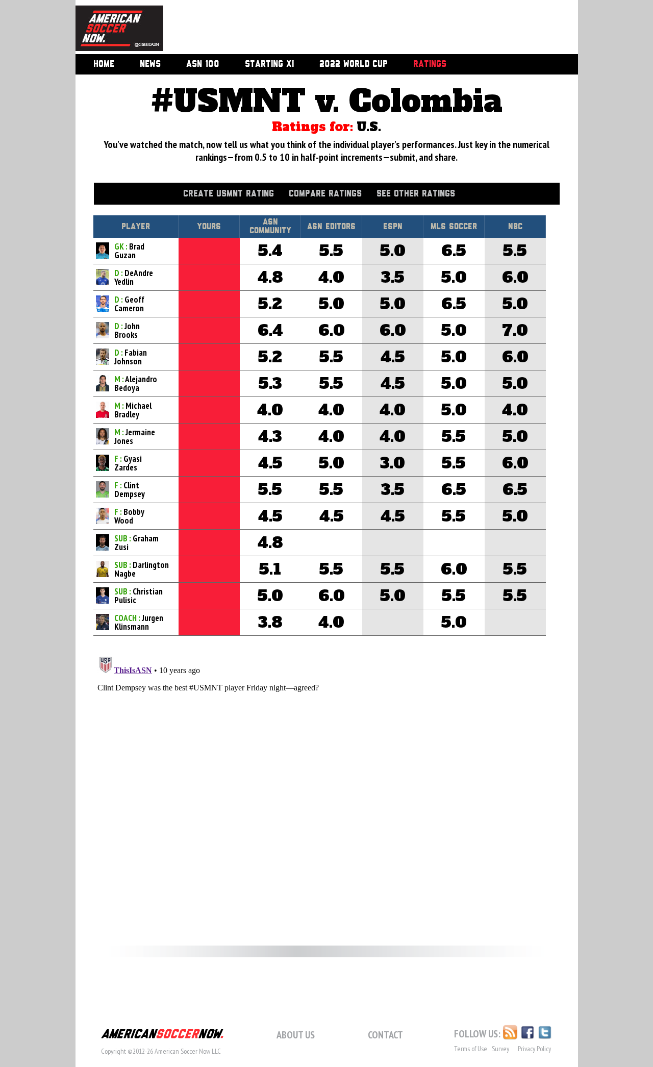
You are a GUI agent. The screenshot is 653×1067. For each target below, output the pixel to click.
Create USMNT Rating (228, 194)
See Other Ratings (415, 194)
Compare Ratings (325, 194)
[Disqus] (326, 780)
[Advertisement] (359, 28)
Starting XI (269, 64)
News (150, 64)
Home (103, 64)
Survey (500, 1048)
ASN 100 (202, 64)
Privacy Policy (534, 1048)
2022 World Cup (353, 64)
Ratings (429, 64)
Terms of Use (470, 1048)
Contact (385, 1034)
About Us (296, 1034)
